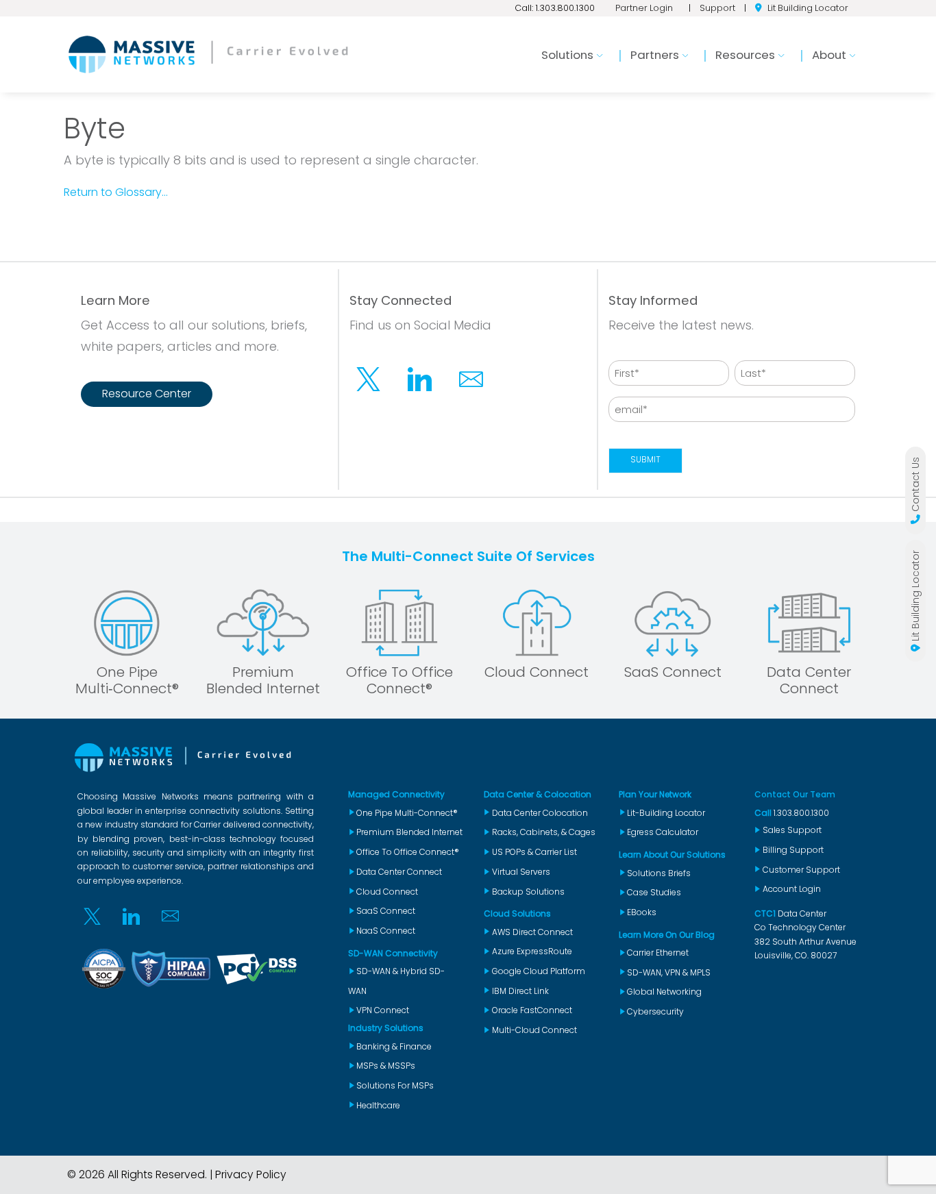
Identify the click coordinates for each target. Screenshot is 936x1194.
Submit (645, 459)
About (829, 55)
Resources (745, 55)
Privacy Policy (250, 1174)
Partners (654, 55)
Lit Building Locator (807, 8)
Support (717, 8)
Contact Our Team (794, 794)
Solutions (567, 55)
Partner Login (644, 8)
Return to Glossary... (116, 192)
